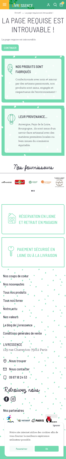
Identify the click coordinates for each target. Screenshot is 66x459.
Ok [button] (46, 448)
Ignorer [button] (56, 425)
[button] (32, 190)
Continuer (10, 47)
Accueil (18, 12)
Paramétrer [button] (21, 448)
